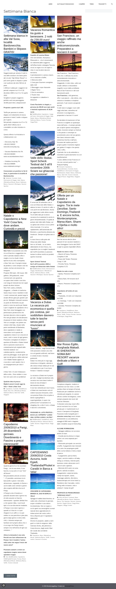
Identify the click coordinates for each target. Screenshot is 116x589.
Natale (32, 118)
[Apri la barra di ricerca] (112, 4)
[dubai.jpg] (42, 346)
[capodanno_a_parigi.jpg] (16, 463)
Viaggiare (77, 176)
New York (11, 390)
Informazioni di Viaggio (10, 180)
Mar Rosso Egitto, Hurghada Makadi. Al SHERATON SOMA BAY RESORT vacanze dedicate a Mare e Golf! (68, 354)
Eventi (75, 169)
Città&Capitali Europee (10, 559)
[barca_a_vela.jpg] (42, 489)
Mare (76, 310)
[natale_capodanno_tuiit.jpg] (69, 237)
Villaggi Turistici (67, 505)
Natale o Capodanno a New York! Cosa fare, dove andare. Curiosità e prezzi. (15, 222)
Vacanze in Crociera (41, 539)
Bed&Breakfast (36, 114)
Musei (24, 559)
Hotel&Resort (61, 170)
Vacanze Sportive (48, 274)
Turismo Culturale (73, 174)
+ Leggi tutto (10, 576)
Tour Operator (66, 501)
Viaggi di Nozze (61, 176)
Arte (7, 557)
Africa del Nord (63, 497)
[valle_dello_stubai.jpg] (42, 200)
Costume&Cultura (62, 169)
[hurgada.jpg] (69, 382)
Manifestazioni (61, 172)
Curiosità (14, 178)
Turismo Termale (46, 120)
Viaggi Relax (34, 122)
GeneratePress (69, 586)
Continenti (71, 497)
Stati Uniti (64, 174)
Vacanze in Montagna (14, 184)
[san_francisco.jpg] (69, 71)
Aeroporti (61, 167)
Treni (92, 4)
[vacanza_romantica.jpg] (42, 53)
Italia (18, 180)
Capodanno (45, 114)
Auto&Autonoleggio (65, 4)
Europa (19, 559)
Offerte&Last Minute (9, 182)
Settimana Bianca (35, 120)
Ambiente (8, 178)
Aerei (50, 4)
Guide (19, 178)
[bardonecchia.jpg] (16, 71)
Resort (18, 182)
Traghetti (102, 4)
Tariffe (47, 272)
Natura (23, 180)
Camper (82, 4)
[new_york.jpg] (16, 248)
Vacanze (37, 423)
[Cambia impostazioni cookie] (3, 585)
